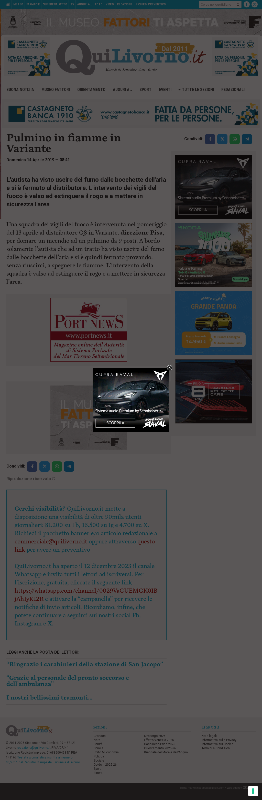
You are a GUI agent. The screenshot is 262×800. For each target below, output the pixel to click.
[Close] (169, 367)
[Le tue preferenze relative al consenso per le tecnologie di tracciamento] (253, 791)
